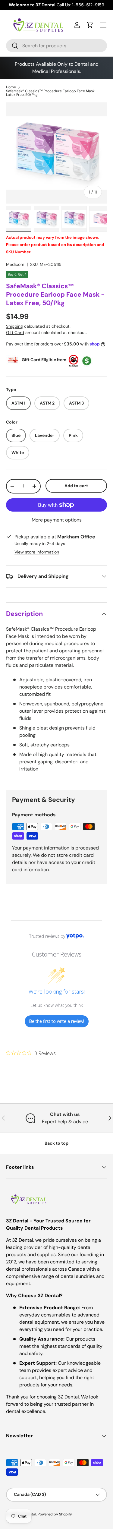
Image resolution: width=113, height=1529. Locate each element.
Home (11, 87)
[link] (31, 1053)
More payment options (57, 520)
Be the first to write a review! (56, 1021)
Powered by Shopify (55, 1514)
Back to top (56, 1143)
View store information (36, 552)
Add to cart (76, 485)
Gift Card (15, 332)
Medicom (15, 264)
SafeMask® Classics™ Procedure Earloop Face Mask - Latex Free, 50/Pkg (51, 92)
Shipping (14, 326)
